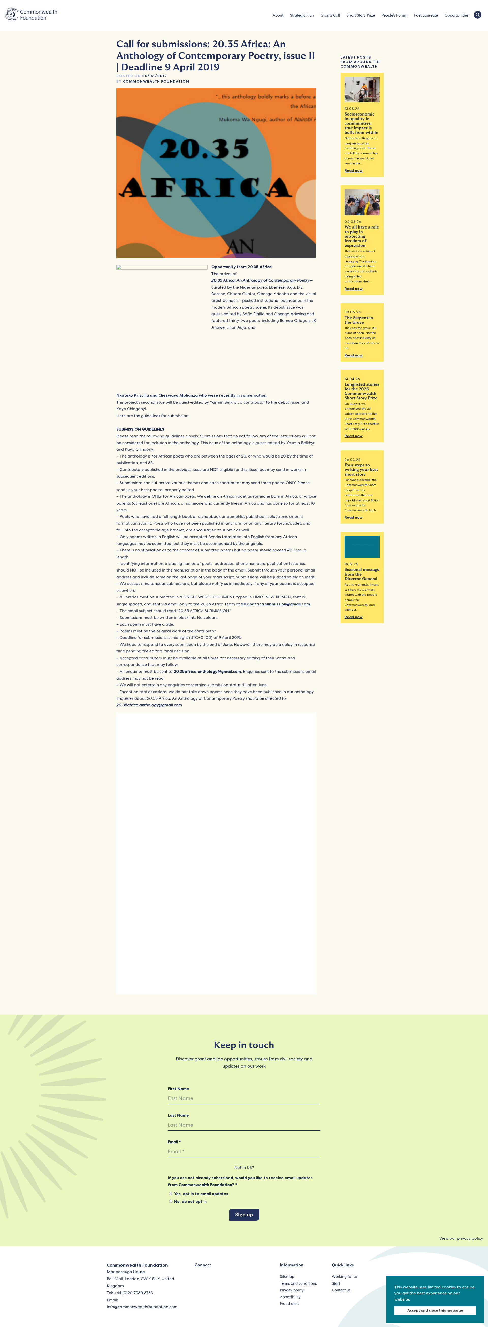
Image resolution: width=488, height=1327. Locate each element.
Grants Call (330, 15)
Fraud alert (289, 1303)
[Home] (31, 15)
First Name (178, 1088)
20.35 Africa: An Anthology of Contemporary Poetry (260, 280)
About (278, 15)
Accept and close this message (435, 1310)
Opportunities (456, 15)
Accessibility (290, 1297)
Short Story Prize (361, 15)
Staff (336, 1283)
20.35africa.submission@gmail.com (275, 603)
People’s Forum (394, 15)
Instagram (234, 1279)
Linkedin (246, 1279)
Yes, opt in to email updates (200, 1193)
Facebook (211, 1279)
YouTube (222, 1279)
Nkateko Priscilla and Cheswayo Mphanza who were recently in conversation (191, 395)
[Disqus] (216, 787)
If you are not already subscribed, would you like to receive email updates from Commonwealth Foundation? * (240, 1181)
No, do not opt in (190, 1201)
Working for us (344, 1276)
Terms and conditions (298, 1283)
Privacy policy (292, 1290)
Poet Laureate (426, 15)
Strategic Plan (302, 15)
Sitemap (287, 1276)
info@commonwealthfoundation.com (142, 1306)
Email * (174, 1141)
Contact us (341, 1290)
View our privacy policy (461, 1238)
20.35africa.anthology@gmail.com (207, 671)
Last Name (178, 1115)
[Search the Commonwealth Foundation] (477, 15)
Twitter (199, 1279)
